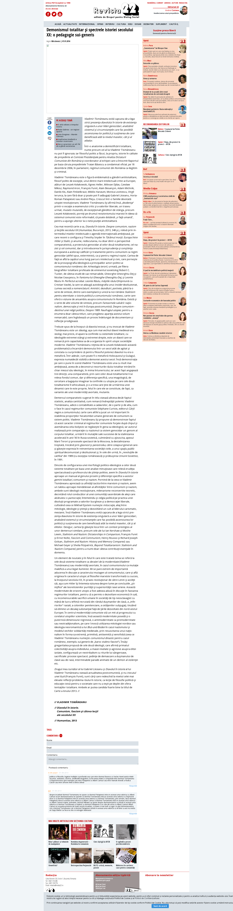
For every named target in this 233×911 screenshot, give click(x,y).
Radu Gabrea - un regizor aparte (67, 130)
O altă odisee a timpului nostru (67, 125)
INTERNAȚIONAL (87, 24)
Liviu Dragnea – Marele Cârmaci (66, 135)
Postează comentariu (58, 767)
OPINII (100, 24)
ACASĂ (58, 24)
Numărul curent (155, 3)
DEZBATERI (148, 24)
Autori (175, 3)
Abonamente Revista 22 (56, 6)
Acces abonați (52, 9)
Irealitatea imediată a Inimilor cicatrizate (66, 140)
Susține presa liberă (164, 31)
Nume (49, 740)
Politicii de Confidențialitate (147, 898)
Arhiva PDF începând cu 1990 (58, 3)
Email (49, 747)
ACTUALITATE (70, 24)
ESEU (130, 24)
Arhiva (167, 3)
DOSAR (138, 24)
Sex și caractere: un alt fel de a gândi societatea (68, 145)
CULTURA (121, 24)
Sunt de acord (160, 906)
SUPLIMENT (161, 24)
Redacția (183, 3)
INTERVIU (109, 24)
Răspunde (133, 786)
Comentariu (52, 755)
